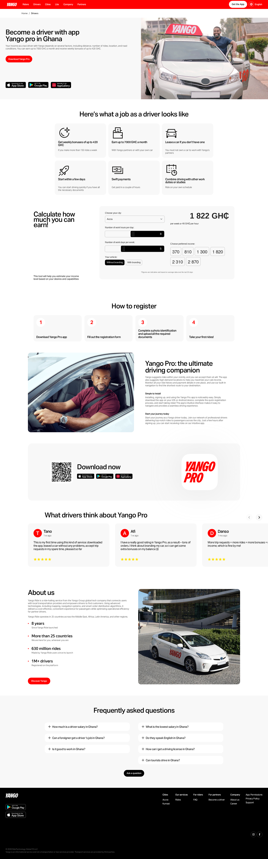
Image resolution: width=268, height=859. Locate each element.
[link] (260, 5)
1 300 (202, 251)
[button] (37, 4)
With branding (134, 262)
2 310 (177, 261)
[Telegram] (253, 834)
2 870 (193, 261)
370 (175, 251)
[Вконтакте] (259, 834)
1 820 (217, 251)
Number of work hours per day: (119, 227)
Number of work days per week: (120, 242)
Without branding (115, 262)
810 (188, 251)
